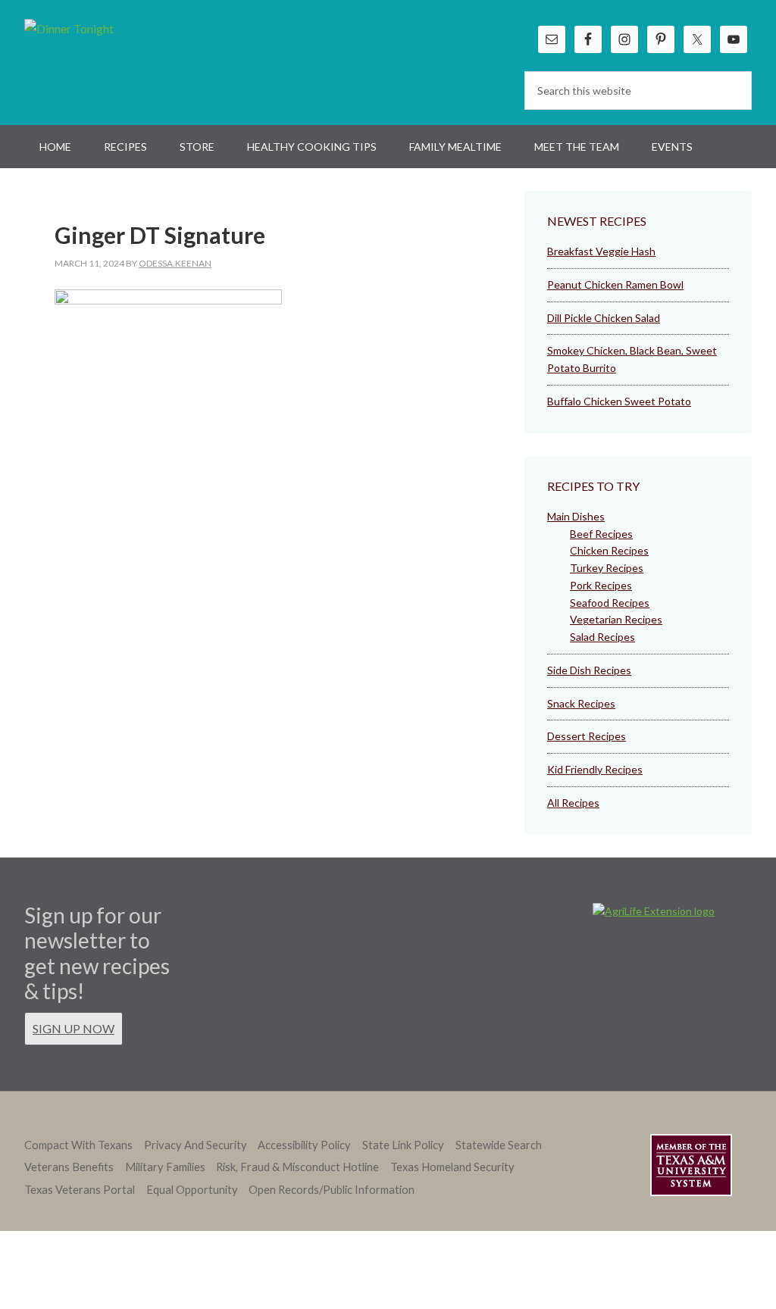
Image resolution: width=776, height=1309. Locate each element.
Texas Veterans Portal (79, 1189)
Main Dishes (576, 516)
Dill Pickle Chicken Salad (603, 317)
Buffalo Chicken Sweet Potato (619, 401)
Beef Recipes (601, 533)
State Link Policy (403, 1145)
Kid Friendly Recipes (595, 769)
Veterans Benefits (69, 1167)
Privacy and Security (195, 1145)
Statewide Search (498, 1145)
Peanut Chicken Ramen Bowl (615, 284)
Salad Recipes (602, 636)
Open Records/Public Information (332, 1189)
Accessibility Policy (304, 1145)
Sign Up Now (73, 1028)
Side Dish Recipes (589, 670)
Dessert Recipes (586, 735)
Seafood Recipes (609, 602)
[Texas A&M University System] (691, 1167)
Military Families (165, 1167)
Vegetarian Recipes (616, 619)
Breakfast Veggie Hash (601, 251)
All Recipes (573, 802)
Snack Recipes (581, 703)
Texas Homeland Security (452, 1167)
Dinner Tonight (105, 60)
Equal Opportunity (192, 1189)
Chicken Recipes (609, 550)
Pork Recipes (601, 585)
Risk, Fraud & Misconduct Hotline (297, 1167)
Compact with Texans (78, 1145)
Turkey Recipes (606, 567)
